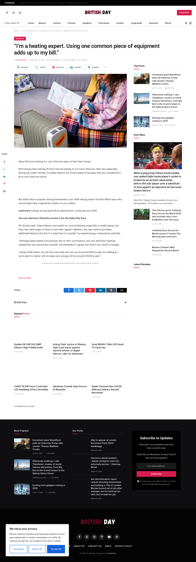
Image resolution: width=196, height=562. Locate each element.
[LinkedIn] (4, 176)
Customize (18, 549)
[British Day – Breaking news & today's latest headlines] (98, 13)
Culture (57, 23)
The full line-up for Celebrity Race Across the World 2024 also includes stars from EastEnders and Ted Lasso (166, 215)
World (168, 23)
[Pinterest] (4, 184)
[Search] (186, 23)
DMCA (108, 546)
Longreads (136, 23)
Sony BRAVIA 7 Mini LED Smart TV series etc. (108, 346)
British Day (22, 60)
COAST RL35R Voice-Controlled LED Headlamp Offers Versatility (31, 388)
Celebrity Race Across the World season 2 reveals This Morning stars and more (55, 3)
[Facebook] (4, 162)
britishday (112, 553)
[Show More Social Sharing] (105, 67)
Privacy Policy (154, 484)
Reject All (37, 549)
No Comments (55, 60)
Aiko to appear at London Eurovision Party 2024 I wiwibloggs (104, 443)
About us (79, 546)
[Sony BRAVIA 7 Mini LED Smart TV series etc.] (109, 331)
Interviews (104, 23)
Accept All (56, 549)
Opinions (153, 23)
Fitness (71, 23)
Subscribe (184, 13)
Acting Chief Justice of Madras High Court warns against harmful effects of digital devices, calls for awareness (69, 349)
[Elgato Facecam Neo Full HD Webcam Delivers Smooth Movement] (109, 373)
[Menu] (190, 23)
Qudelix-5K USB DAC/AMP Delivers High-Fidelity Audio (28, 346)
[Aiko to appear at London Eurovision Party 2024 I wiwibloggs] (80, 443)
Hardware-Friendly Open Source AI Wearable (70, 388)
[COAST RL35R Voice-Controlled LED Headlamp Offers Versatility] (31, 373)
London (120, 23)
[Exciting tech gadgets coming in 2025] (142, 121)
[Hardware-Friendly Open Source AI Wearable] (70, 373)
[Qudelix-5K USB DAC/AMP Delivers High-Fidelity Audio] (31, 331)
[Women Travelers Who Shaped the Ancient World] (142, 251)
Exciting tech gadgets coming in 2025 (163, 119)
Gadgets (87, 23)
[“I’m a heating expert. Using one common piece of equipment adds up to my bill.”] (70, 111)
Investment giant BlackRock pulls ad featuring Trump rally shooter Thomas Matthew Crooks (166, 79)
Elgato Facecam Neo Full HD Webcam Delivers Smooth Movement (107, 389)
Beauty (42, 23)
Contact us (95, 546)
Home (31, 23)
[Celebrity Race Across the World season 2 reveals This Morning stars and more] (142, 234)
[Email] (4, 191)
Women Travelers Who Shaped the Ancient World (165, 249)
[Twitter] (4, 169)
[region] (37, 540)
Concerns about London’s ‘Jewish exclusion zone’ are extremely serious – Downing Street (105, 463)
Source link (25, 278)
